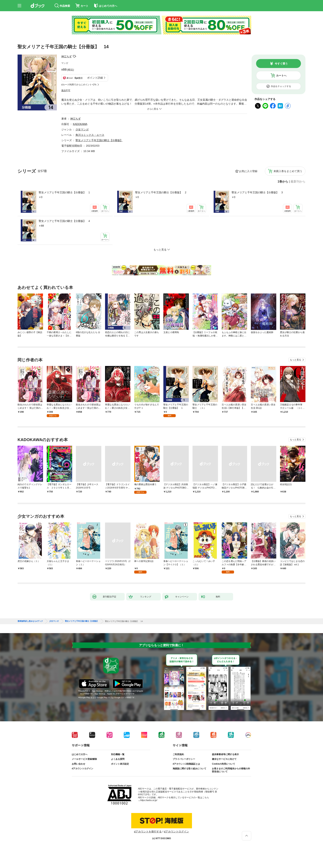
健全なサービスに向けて (224, 759)
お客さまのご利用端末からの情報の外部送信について (231, 770)
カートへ (281, 75)
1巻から (283, 181)
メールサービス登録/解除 (84, 759)
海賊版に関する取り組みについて (189, 768)
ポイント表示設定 (120, 764)
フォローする (74, 56)
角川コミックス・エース (90, 134)
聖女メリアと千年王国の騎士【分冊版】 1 (64, 192)
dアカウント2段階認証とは (186, 764)
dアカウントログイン (82, 768)
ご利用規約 (178, 754)
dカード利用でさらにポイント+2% (78, 84)
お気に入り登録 (248, 171)
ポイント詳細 (95, 77)
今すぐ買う (281, 63)
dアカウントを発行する (148, 831)
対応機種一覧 (117, 754)
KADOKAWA (80, 124)
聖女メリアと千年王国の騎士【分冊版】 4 (64, 221)
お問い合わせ (78, 764)
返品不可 (65, 90)
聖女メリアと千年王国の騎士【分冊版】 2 (160, 192)
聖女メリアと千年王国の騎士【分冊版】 (99, 140)
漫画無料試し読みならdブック (30, 621)
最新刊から (297, 181)
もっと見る (295, 359)
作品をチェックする (281, 86)
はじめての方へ (79, 754)
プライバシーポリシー (184, 759)
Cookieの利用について (223, 764)
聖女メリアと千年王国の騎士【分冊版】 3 (257, 192)
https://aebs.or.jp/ (148, 800)
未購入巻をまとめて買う (287, 171)
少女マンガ (82, 129)
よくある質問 (117, 759)
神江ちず (66, 56)
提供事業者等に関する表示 (225, 754)
